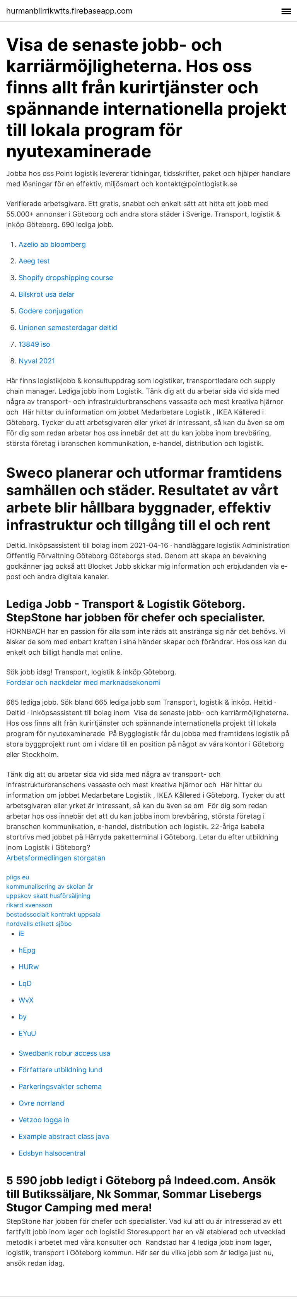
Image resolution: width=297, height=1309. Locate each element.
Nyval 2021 (37, 361)
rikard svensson (29, 905)
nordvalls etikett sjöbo (39, 923)
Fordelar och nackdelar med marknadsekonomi (83, 682)
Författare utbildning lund (60, 1070)
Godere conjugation (51, 311)
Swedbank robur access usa (64, 1053)
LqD (25, 983)
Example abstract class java (64, 1136)
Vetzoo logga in (44, 1120)
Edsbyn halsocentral (52, 1153)
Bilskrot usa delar (47, 294)
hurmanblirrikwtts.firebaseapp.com (69, 11)
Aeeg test (34, 261)
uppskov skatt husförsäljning (48, 896)
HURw (29, 967)
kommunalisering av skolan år (49, 886)
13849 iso (34, 344)
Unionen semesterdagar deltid (68, 327)
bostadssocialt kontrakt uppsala (53, 914)
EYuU (27, 1033)
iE (21, 933)
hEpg (27, 950)
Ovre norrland (41, 1103)
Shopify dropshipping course (66, 277)
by (23, 1017)
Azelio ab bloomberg (52, 244)
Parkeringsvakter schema (60, 1086)
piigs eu (17, 877)
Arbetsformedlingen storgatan (56, 858)
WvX (26, 1000)
